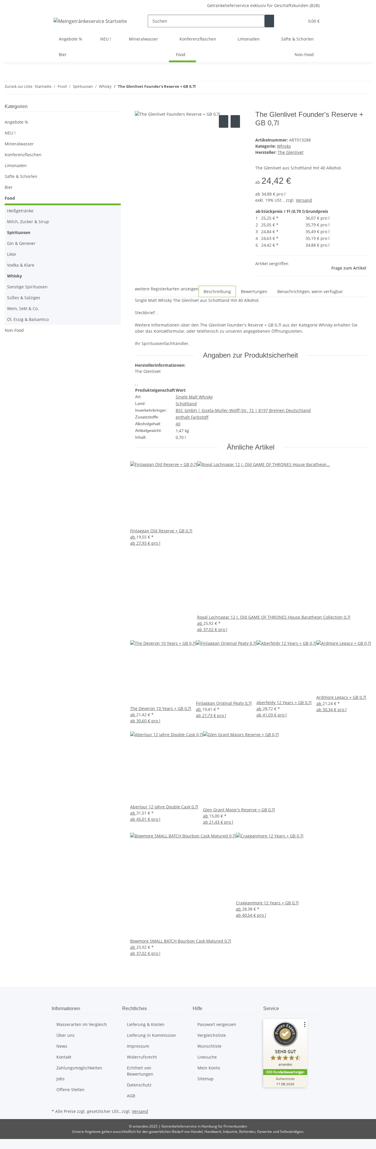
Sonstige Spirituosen (27, 287)
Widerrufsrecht (142, 1057)
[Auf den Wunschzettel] (235, 121)
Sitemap (205, 1078)
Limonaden (16, 165)
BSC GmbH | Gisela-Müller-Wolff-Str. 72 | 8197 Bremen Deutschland (243, 410)
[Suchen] (269, 21)
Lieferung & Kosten (145, 1024)
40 (178, 424)
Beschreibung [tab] (217, 291)
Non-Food (14, 330)
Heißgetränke (20, 210)
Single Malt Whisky (194, 397)
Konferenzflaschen (23, 154)
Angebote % (16, 122)
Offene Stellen (70, 1089)
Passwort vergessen (216, 1024)
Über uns (65, 1035)
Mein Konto (208, 1068)
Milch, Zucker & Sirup (28, 221)
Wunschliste (209, 1046)
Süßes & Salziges (23, 297)
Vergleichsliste (211, 1035)
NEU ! (10, 133)
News (61, 1046)
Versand (304, 200)
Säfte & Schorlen (21, 176)
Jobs (60, 1078)
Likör (11, 254)
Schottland (186, 403)
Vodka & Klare (20, 265)
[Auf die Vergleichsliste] (223, 121)
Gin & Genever (21, 243)
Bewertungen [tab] (254, 291)
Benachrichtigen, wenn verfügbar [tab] (310, 291)
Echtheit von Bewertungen (140, 1071)
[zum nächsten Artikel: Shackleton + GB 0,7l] (211, 87)
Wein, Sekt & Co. (23, 308)
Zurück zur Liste (18, 86)
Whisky (284, 146)
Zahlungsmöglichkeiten (79, 1068)
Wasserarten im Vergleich (81, 1024)
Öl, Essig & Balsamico (28, 319)
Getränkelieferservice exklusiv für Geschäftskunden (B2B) (263, 5)
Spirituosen (18, 232)
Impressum (138, 1046)
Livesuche (207, 1057)
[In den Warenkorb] (139, 107)
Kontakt (63, 1057)
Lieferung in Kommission (151, 1035)
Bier (9, 187)
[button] (288, 21)
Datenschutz (139, 1085)
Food (10, 198)
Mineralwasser (19, 144)
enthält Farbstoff (192, 417)
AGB (131, 1095)
